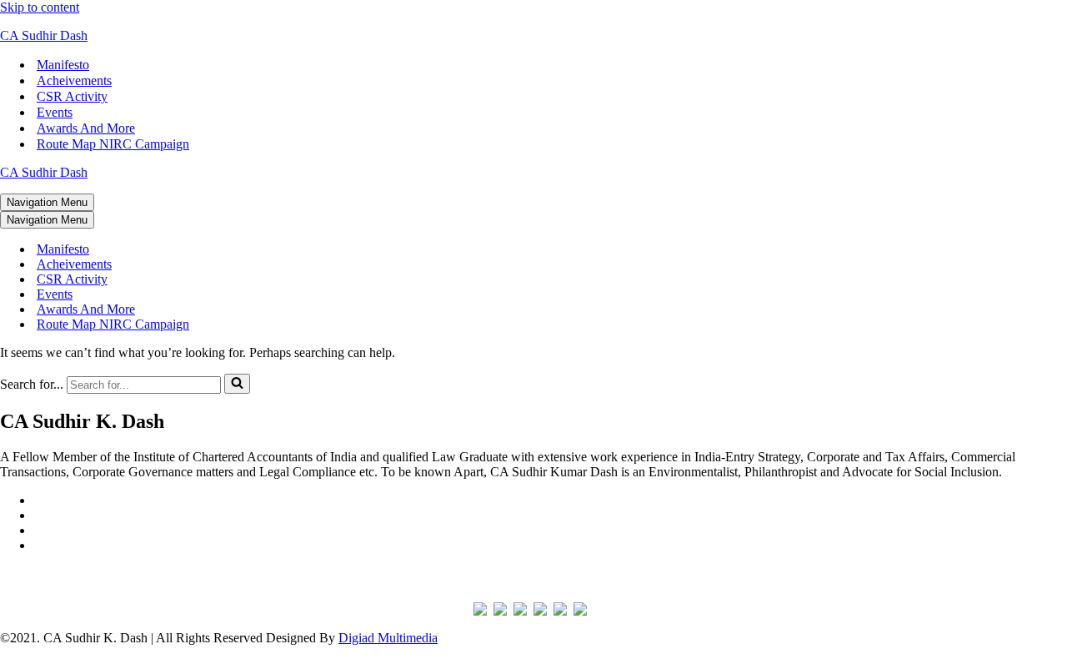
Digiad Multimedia (388, 638)
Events (55, 112)
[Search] (237, 384)
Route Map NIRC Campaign (113, 144)
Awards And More (86, 128)
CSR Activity (72, 96)
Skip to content (39, 7)
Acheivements (74, 80)
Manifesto (63, 65)
